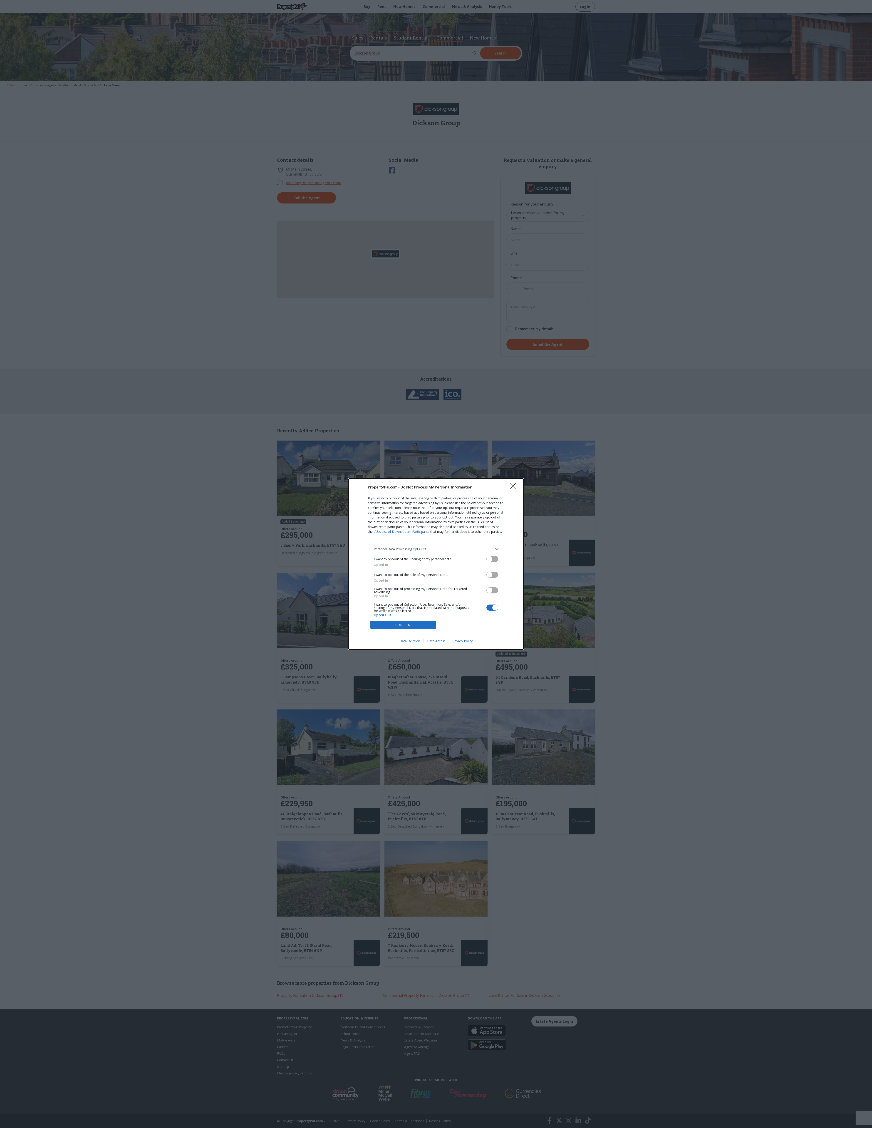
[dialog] (436, 564)
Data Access (436, 641)
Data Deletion (409, 641)
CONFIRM (403, 625)
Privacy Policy (463, 641)
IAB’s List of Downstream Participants (401, 531)
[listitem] (436, 549)
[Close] (514, 487)
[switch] (492, 559)
